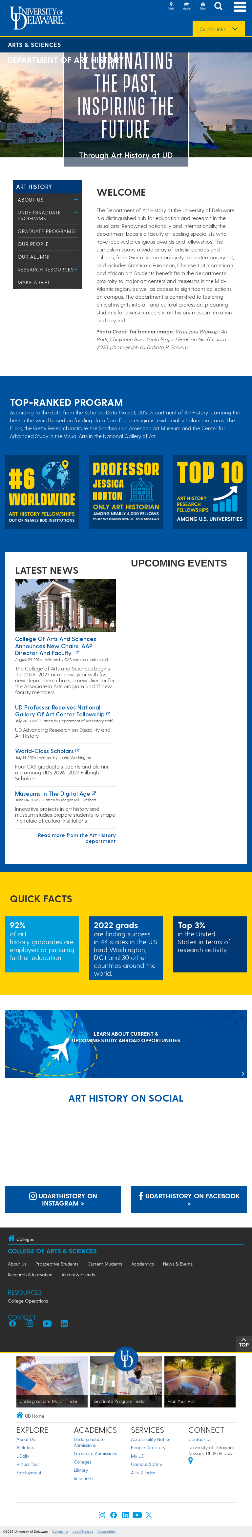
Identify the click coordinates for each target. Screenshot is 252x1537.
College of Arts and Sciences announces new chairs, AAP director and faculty (55, 645)
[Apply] (187, 6)
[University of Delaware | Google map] (190, 1461)
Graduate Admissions (95, 1453)
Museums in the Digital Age (52, 793)
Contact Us (199, 1439)
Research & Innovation (30, 1274)
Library (81, 1470)
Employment (28, 1472)
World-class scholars (44, 750)
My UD (137, 1456)
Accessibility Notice (151, 1439)
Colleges (83, 1462)
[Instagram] (102, 1516)
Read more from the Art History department (77, 838)
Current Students (105, 1264)
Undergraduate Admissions (89, 1442)
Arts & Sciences (34, 44)
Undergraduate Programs (39, 215)
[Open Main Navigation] (240, 7)
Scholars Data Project (109, 412)
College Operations (28, 1301)
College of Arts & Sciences (52, 1251)
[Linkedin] (125, 1516)
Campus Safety (146, 1464)
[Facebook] (113, 1516)
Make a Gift (34, 282)
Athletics (25, 1447)
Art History (34, 186)
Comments (60, 1531)
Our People (33, 244)
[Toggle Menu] (76, 199)
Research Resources (46, 269)
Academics (142, 1264)
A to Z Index (143, 1472)
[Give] (202, 6)
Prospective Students (56, 1264)
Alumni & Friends (78, 1274)
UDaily (22, 1456)
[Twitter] (149, 1516)
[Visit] (171, 6)
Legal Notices (83, 1531)
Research (83, 1478)
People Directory (148, 1447)
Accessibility (106, 1531)
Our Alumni (34, 257)
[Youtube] (137, 1516)
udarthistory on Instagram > (67, 1199)
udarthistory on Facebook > (191, 1199)
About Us (31, 200)
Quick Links (213, 29)
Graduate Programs (46, 231)
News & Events (178, 1264)
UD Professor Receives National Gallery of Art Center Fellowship (60, 711)
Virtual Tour (27, 1464)
